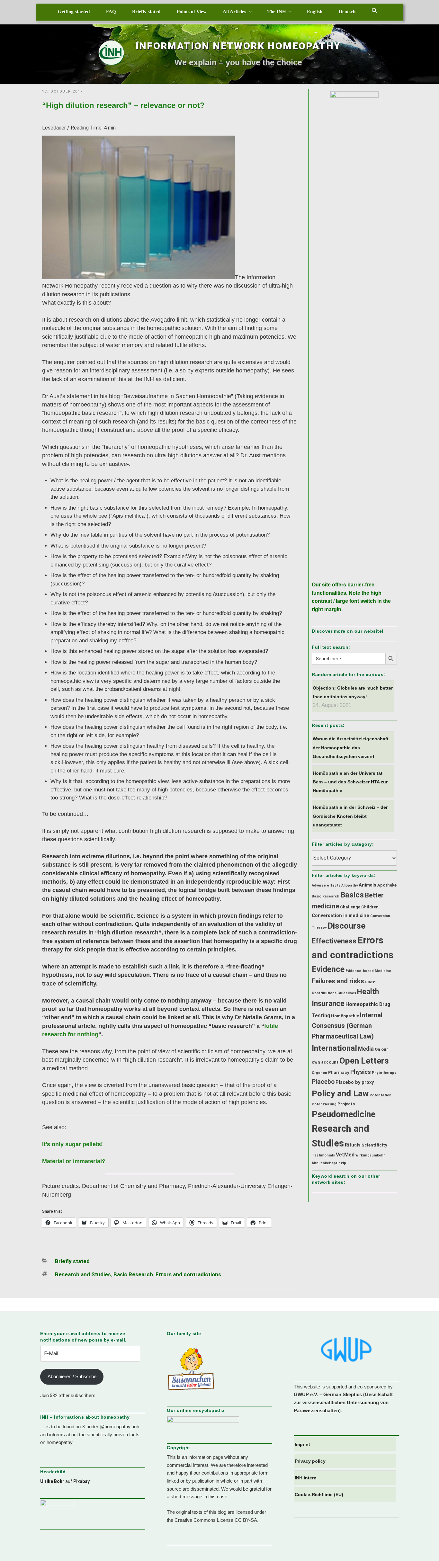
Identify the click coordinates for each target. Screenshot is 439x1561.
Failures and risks (338, 981)
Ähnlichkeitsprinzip (329, 1163)
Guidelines (346, 993)
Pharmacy (338, 1072)
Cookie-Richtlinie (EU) (319, 1494)
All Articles (234, 11)
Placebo (323, 1081)
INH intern (306, 1477)
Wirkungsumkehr (370, 1155)
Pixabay (81, 1481)
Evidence (328, 969)
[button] (374, 10)
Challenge (350, 907)
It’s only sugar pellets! (72, 1144)
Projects (346, 1104)
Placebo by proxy (355, 1082)
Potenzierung (324, 1104)
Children (370, 907)
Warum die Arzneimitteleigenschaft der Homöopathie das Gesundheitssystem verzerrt (351, 747)
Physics (360, 1072)
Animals (367, 885)
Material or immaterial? (73, 1161)
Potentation (380, 1095)
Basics (352, 894)
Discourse (346, 926)
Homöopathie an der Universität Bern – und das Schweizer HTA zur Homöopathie (350, 782)
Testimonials (323, 1155)
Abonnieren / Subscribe (72, 1376)
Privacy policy (310, 1461)
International (334, 1048)
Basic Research (133, 1274)
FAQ (111, 11)
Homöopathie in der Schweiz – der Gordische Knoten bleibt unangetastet (350, 816)
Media (366, 1049)
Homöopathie (345, 1015)
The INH (276, 11)
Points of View (192, 11)
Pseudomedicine (343, 1114)
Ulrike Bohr (52, 1481)
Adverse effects (326, 885)
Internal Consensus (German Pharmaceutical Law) (347, 1025)
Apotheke (387, 885)
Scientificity (374, 1145)
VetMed (345, 1155)
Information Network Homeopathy (238, 45)
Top (423, 1545)
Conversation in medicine (340, 915)
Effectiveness (334, 941)
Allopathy (349, 885)
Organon (319, 1073)
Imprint (302, 1444)
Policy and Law (340, 1093)
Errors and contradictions (188, 1274)
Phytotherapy (384, 1073)
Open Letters (364, 1061)
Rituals (353, 1145)
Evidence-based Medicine (368, 971)
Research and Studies (83, 1274)
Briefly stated (146, 11)
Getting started (74, 11)
